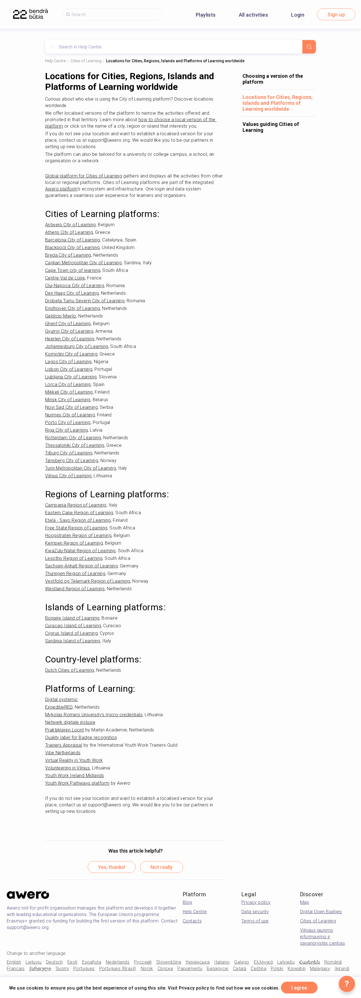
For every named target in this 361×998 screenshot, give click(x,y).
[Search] (309, 47)
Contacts (192, 921)
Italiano (222, 962)
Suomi (62, 968)
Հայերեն (309, 962)
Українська (198, 962)
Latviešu (285, 962)
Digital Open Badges (321, 911)
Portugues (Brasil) (117, 968)
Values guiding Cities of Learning (271, 127)
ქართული (40, 968)
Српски (165, 968)
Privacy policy (256, 902)
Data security (255, 911)
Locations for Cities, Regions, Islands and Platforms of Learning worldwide (175, 61)
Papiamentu (189, 968)
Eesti (72, 962)
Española (91, 962)
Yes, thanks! (111, 867)
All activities (253, 15)
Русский (143, 962)
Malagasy (320, 968)
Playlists (206, 15)
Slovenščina (168, 962)
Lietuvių (33, 962)
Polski (277, 968)
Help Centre (55, 61)
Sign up (336, 14)
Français (16, 968)
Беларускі (217, 968)
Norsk (147, 968)
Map (304, 902)
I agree (299, 988)
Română (333, 962)
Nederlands (117, 962)
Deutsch (54, 962)
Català (239, 968)
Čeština (258, 968)
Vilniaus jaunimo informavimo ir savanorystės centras (322, 937)
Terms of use (255, 921)
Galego (241, 962)
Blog (187, 902)
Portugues (84, 968)
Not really (162, 867)
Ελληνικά (263, 962)
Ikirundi (341, 968)
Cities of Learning (86, 61)
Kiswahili (296, 968)
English (14, 962)
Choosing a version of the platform (273, 79)
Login (297, 15)
